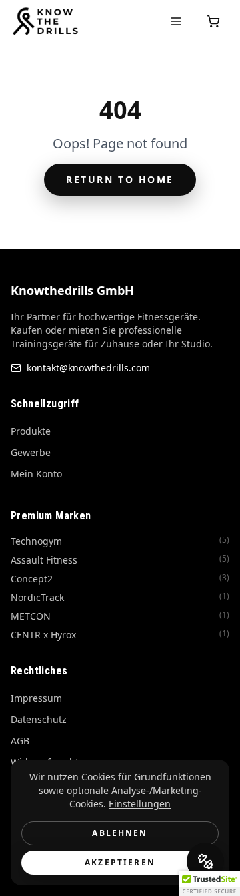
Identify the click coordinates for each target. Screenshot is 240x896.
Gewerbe (31, 452)
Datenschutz (39, 719)
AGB (20, 740)
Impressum (36, 698)
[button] (209, 883)
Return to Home (119, 179)
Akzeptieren (120, 862)
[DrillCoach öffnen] (205, 861)
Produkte (31, 431)
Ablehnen (119, 833)
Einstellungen (140, 803)
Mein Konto (36, 473)
